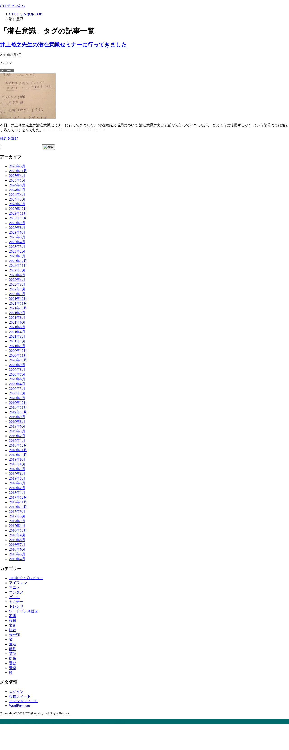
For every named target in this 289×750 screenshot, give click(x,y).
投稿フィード (20, 696)
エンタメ (16, 592)
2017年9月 (17, 511)
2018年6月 (17, 474)
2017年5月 (17, 516)
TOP (25, 14)
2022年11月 (18, 265)
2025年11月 (18, 171)
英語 (12, 654)
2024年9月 (17, 185)
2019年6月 (17, 426)
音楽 (12, 668)
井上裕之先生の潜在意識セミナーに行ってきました (63, 45)
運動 (12, 663)
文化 (12, 625)
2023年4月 (17, 242)
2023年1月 (17, 256)
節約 (12, 649)
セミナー (7, 71)
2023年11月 (18, 213)
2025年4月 (17, 176)
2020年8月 (17, 370)
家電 (12, 616)
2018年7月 (17, 469)
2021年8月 (17, 317)
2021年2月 (17, 341)
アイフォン (18, 583)
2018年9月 (17, 459)
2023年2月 (17, 251)
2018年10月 (18, 455)
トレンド (16, 606)
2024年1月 (17, 204)
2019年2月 (17, 436)
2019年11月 (18, 407)
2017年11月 (18, 502)
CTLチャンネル (12, 6)
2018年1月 (17, 493)
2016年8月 (17, 540)
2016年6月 (17, 549)
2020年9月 (17, 365)
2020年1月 (17, 398)
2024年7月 (17, 190)
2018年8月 (17, 464)
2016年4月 (17, 559)
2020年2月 (17, 393)
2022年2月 (17, 289)
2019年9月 (17, 417)
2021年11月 (18, 303)
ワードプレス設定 (23, 611)
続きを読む (9, 138)
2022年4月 (17, 280)
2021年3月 (17, 336)
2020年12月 (18, 351)
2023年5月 (17, 237)
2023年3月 (17, 246)
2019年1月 (17, 440)
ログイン (16, 691)
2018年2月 (17, 488)
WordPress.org (19, 705)
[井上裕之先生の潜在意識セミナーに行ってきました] (28, 117)
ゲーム (14, 597)
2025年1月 (17, 180)
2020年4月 (17, 384)
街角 (12, 658)
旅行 (12, 630)
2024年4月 (17, 194)
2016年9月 (17, 535)
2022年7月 (17, 270)
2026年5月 (17, 166)
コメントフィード (23, 701)
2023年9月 (17, 223)
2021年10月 (18, 308)
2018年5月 (17, 478)
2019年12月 (18, 403)
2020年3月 (17, 388)
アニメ (14, 587)
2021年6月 (17, 322)
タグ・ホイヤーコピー (41, 721)
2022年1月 (17, 294)
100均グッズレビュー (26, 578)
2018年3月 (17, 483)
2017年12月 (18, 497)
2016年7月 (17, 545)
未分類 (14, 635)
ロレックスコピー (74, 721)
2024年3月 (17, 199)
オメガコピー (11, 721)
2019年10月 (18, 412)
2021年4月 (17, 332)
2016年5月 (17, 554)
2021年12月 (18, 299)
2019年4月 (17, 431)
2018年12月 (18, 445)
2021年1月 (17, 346)
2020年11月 (18, 355)
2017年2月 (17, 521)
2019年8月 (17, 422)
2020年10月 (18, 360)
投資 (12, 620)
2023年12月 (18, 209)
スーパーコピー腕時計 (107, 721)
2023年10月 (18, 218)
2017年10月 (18, 507)
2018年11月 (18, 450)
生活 (12, 644)
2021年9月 (17, 313)
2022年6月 (17, 275)
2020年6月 (17, 379)
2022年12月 (18, 261)
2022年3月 (17, 284)
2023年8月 (17, 228)
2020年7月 (17, 374)
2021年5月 (17, 327)
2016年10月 (18, 530)
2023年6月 (17, 232)
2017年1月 (17, 526)
